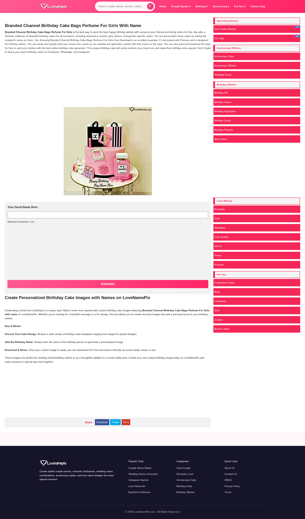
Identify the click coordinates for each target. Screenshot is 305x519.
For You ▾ (239, 6)
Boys (217, 291)
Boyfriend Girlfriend (139, 492)
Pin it (126, 422)
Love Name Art (136, 486)
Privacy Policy (232, 486)
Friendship (220, 301)
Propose (219, 264)
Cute (217, 218)
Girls (216, 310)
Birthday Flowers (223, 129)
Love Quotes (221, 236)
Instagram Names (138, 480)
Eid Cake (219, 38)
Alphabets (219, 227)
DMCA (228, 480)
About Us (230, 468)
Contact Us (231, 474)
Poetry (218, 255)
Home (162, 6)
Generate (108, 284)
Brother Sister (222, 329)
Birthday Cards (222, 120)
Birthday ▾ (202, 6)
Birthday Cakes (222, 102)
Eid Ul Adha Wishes (225, 29)
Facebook (102, 422)
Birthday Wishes (186, 492)
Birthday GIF (221, 92)
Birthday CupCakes (225, 111)
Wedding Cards (223, 74)
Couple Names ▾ (181, 6)
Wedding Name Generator (143, 474)
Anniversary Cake (224, 56)
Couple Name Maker (140, 468)
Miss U (218, 246)
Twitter (115, 422)
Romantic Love (185, 474)
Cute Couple (183, 468)
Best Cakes (220, 139)
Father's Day (257, 6)
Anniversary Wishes (225, 65)
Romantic (219, 209)
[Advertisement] (108, 80)
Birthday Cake (184, 486)
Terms (228, 492)
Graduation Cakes (224, 282)
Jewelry (218, 319)
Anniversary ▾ (221, 6)
